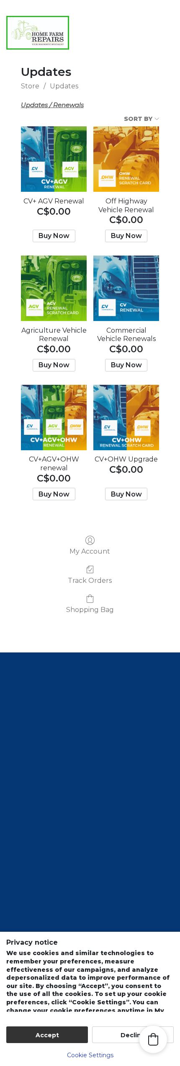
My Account (89, 551)
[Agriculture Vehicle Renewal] (54, 288)
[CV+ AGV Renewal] (54, 159)
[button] (132, 53)
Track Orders (90, 580)
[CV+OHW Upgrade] (126, 417)
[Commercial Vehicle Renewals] (126, 288)
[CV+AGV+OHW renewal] (54, 417)
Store (30, 86)
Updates (64, 86)
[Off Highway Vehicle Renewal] (126, 159)
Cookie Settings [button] (90, 1055)
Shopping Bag (90, 610)
